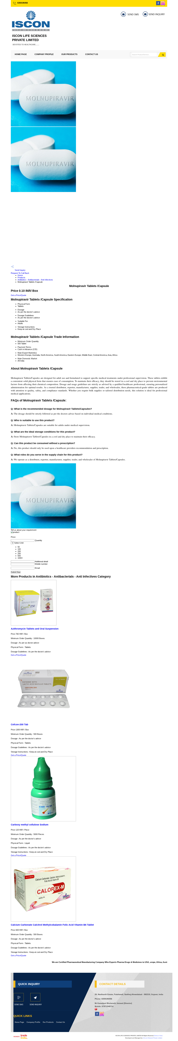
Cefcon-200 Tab (19, 724)
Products (21, 277)
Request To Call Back (20, 273)
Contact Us (91, 54)
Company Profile (44, 54)
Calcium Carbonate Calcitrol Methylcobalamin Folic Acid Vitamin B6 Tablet (52, 925)
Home (20, 275)
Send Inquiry (19, 270)
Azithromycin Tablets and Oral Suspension (35, 628)
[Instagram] (163, 4)
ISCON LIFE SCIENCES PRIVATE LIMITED (29, 40)
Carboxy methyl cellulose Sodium (29, 824)
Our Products (69, 54)
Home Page (21, 54)
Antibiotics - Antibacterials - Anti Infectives (35, 280)
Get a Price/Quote (18, 295)
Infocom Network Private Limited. (152, 1038)
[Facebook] (158, 4)
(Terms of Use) (158, 1035)
